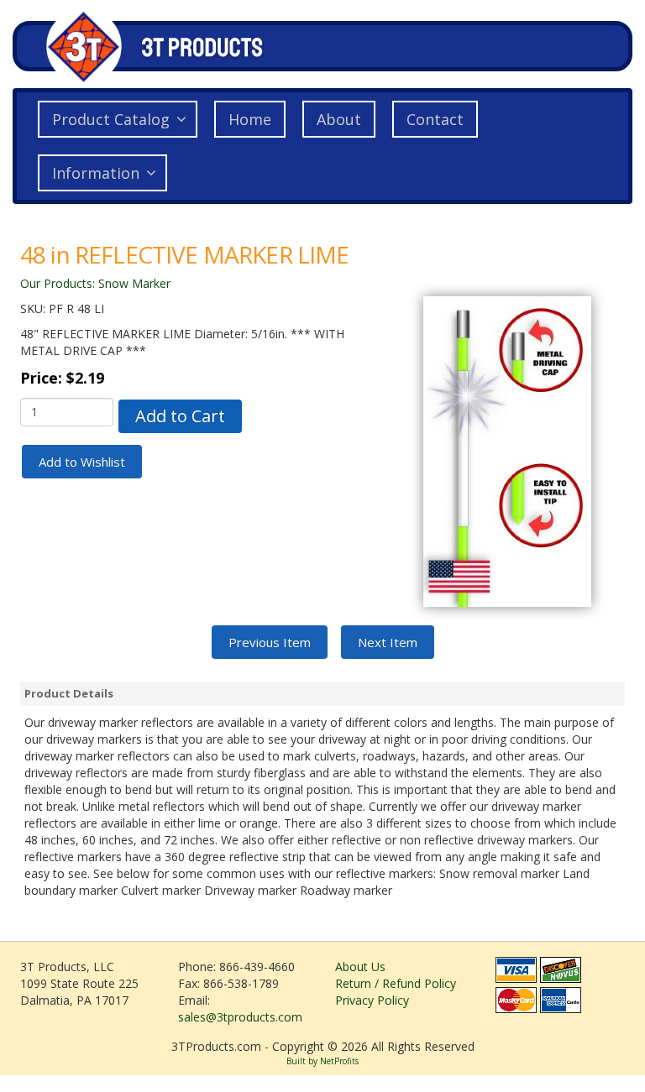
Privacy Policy (372, 1000)
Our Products (56, 283)
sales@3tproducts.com (240, 1017)
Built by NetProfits (322, 1061)
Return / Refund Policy (395, 983)
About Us (360, 966)
